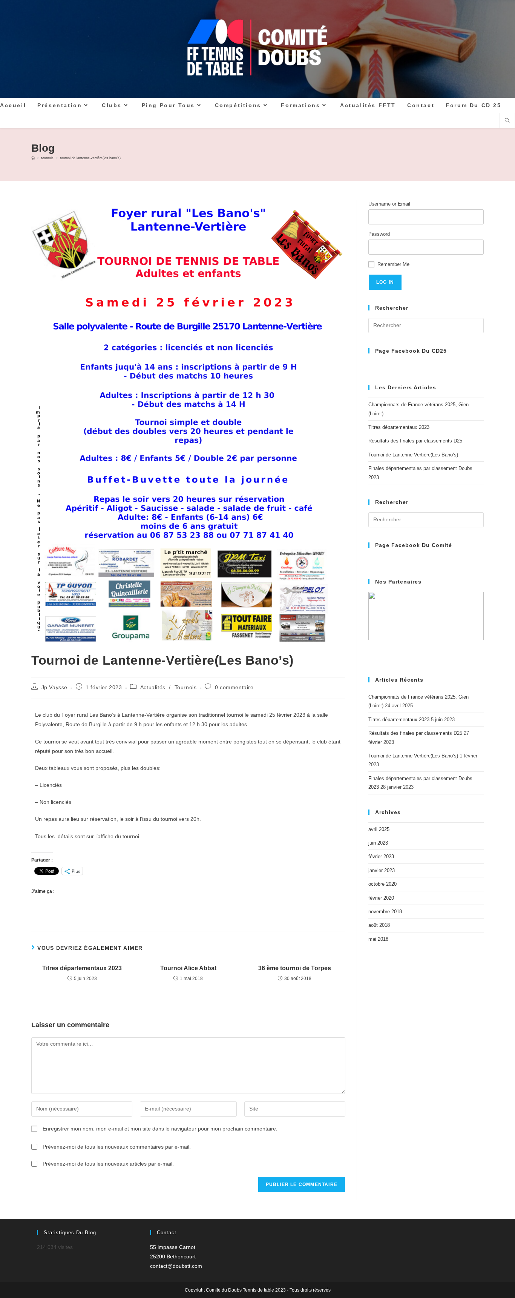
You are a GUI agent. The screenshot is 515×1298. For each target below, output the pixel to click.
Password (379, 234)
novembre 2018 (385, 911)
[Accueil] (33, 158)
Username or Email (389, 204)
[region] (426, 627)
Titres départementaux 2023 (82, 968)
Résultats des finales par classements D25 (415, 441)
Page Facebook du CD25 (411, 351)
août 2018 (379, 925)
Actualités (153, 687)
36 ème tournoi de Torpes (294, 968)
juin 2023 (378, 843)
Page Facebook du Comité (413, 545)
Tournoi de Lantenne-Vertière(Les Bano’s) (90, 158)
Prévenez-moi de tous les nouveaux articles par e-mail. (108, 1164)
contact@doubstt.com (176, 1266)
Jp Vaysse (54, 687)
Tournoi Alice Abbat (188, 968)
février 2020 (381, 898)
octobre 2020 (382, 884)
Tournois (186, 687)
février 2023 (381, 856)
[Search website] (507, 121)
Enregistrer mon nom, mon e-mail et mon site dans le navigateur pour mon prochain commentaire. (160, 1129)
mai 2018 (378, 939)
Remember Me (393, 264)
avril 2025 (378, 829)
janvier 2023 (381, 870)
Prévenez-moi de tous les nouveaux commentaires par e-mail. (117, 1147)
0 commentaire (234, 687)
